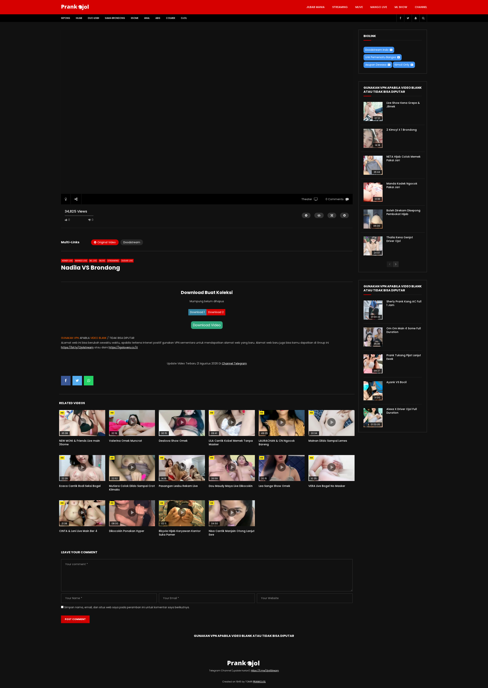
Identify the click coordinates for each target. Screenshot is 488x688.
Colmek (170, 18)
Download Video (207, 325)
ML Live (93, 260)
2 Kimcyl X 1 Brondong (401, 130)
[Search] (423, 18)
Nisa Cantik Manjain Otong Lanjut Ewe (231, 533)
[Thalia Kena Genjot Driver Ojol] (373, 245)
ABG (157, 18)
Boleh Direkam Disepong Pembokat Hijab (403, 212)
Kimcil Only (402, 65)
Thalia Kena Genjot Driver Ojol (399, 239)
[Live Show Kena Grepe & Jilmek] (373, 111)
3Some (134, 18)
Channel (421, 7)
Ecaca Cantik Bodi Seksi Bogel (80, 486)
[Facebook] (400, 18)
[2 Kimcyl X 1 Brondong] (373, 138)
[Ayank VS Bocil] (373, 390)
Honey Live (67, 260)
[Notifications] (415, 18)
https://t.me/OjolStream (265, 670)
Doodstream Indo (376, 50)
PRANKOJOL (259, 681)
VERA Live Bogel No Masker (326, 486)
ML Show (401, 7)
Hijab (79, 18)
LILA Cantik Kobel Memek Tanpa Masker (231, 442)
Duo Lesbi (93, 18)
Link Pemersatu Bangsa (380, 57)
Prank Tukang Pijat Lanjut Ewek (403, 357)
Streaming (340, 7)
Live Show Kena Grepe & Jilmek (403, 104)
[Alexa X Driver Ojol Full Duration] (373, 417)
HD (62, 412)
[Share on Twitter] (77, 380)
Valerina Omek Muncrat (125, 441)
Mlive (359, 7)
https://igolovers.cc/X (123, 347)
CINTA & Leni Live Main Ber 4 (78, 531)
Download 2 (216, 312)
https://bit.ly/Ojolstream (77, 347)
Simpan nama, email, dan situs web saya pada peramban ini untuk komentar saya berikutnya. (126, 607)
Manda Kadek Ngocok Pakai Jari (401, 185)
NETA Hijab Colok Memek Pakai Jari (403, 158)
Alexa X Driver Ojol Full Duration (401, 411)
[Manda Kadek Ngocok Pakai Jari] (373, 192)
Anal (147, 18)
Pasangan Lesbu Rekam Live (178, 486)
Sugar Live (127, 260)
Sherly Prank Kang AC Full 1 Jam (403, 303)
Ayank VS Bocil (396, 382)
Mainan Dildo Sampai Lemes (327, 441)
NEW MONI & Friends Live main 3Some (79, 442)
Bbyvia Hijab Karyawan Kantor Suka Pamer (180, 533)
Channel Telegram (234, 363)
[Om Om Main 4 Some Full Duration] (373, 336)
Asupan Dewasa (375, 65)
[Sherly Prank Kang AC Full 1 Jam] (373, 310)
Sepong (65, 18)
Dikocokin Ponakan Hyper (126, 531)
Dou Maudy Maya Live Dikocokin (231, 486)
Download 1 (197, 312)
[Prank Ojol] (75, 7)
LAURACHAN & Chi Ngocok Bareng (277, 442)
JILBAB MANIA (315, 7)
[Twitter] (408, 18)
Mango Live (378, 7)
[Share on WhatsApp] (88, 380)
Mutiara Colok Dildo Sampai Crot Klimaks (132, 487)
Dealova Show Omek (173, 441)
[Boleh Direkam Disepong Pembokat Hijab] (373, 219)
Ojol (184, 18)
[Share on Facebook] (66, 380)
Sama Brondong (115, 18)
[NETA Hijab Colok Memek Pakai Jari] (373, 165)
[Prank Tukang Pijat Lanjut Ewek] (373, 363)
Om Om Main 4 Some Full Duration (403, 330)
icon (82, 422)
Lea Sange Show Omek (274, 486)
